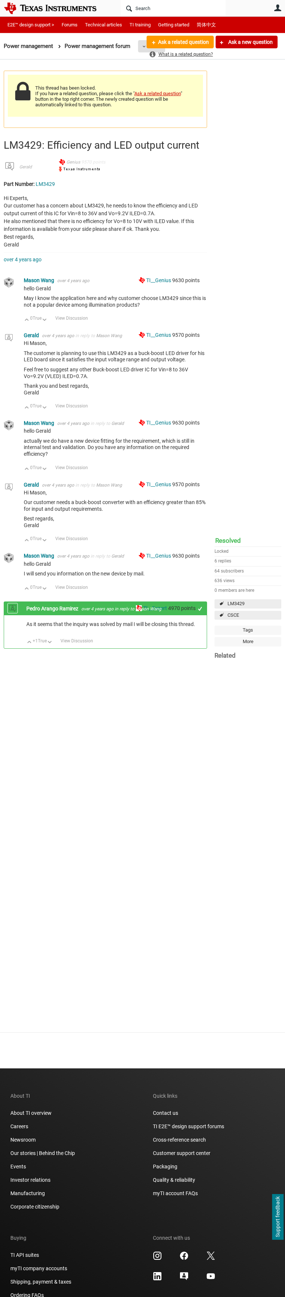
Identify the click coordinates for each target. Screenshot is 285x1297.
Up (27, 320)
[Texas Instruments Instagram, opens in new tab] (157, 1258)
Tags (248, 630)
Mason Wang (39, 280)
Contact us (165, 1113)
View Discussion (71, 318)
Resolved (228, 540)
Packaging (165, 1166)
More (248, 641)
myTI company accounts (38, 1268)
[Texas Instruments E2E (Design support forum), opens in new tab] (184, 1279)
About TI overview (31, 1113)
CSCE (233, 615)
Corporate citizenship (34, 1207)
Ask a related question (183, 42)
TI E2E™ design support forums (188, 1126)
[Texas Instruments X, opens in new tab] (210, 1258)
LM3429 (236, 603)
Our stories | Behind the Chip (42, 1153)
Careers (19, 1126)
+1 (200, 609)
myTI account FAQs (175, 1193)
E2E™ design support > (30, 25)
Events (18, 1166)
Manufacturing (27, 1193)
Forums (70, 25)
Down (45, 320)
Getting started (173, 25)
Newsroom (23, 1140)
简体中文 (206, 25)
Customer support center (181, 1153)
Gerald (25, 167)
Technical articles (103, 25)
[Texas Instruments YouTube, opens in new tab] (210, 1279)
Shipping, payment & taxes (40, 1282)
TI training (140, 25)
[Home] (56, 8)
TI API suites (24, 1255)
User (277, 8)
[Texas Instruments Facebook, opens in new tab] (184, 1258)
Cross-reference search (179, 1140)
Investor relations (30, 1180)
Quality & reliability (174, 1180)
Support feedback (278, 1217)
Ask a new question (250, 42)
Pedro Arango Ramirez (52, 609)
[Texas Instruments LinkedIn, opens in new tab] (157, 1279)
